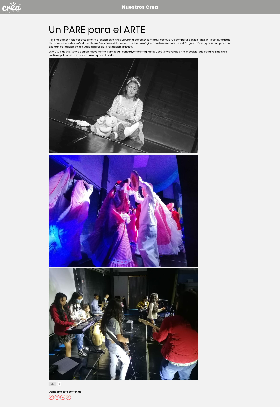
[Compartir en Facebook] (51, 397)
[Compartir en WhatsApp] (57, 397)
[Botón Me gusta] (52, 384)
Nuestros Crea (140, 7)
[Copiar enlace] (68, 397)
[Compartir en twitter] (62, 397)
